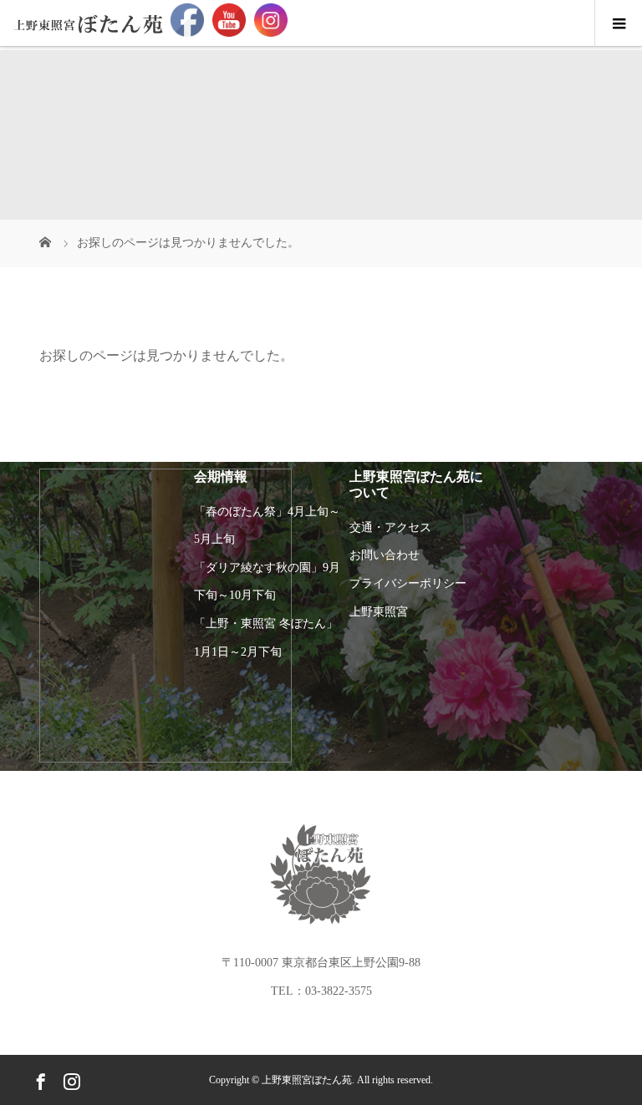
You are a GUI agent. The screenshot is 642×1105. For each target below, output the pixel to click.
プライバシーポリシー (407, 583)
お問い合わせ (384, 555)
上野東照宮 (378, 612)
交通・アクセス (390, 527)
